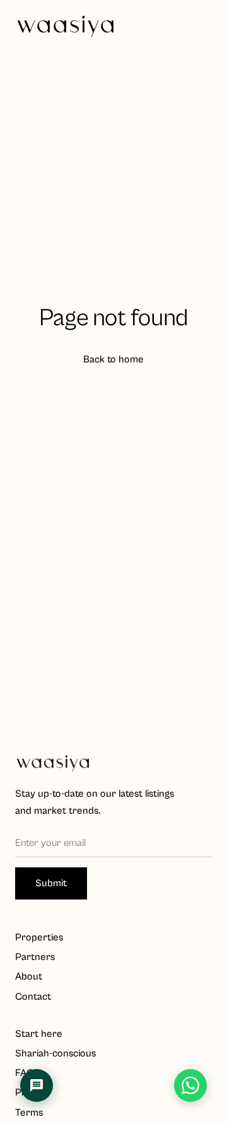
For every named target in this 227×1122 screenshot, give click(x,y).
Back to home (113, 359)
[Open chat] (36, 1085)
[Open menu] (199, 26)
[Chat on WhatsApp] (190, 1085)
